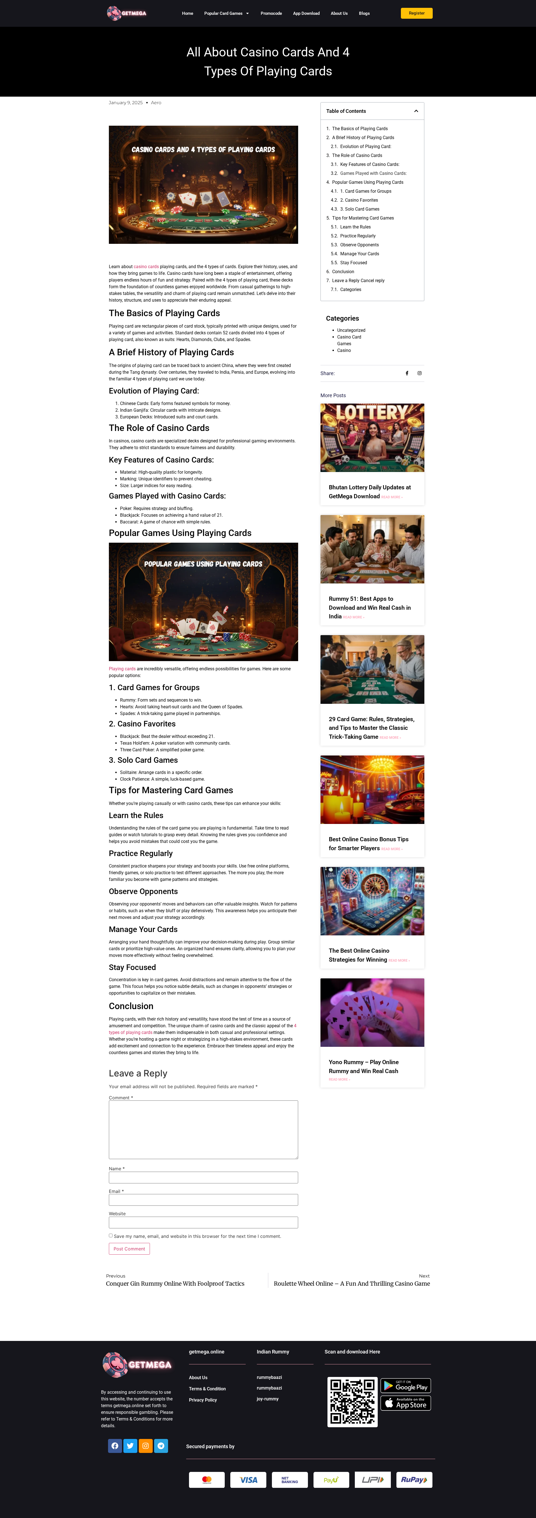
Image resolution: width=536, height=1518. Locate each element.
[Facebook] (115, 1446)
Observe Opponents (359, 244)
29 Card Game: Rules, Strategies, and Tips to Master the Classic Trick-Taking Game (372, 728)
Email (116, 1191)
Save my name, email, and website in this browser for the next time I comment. (197, 1236)
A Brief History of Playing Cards (363, 137)
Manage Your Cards (359, 253)
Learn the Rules (356, 227)
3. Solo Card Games (359, 209)
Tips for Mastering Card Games (363, 218)
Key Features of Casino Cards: (369, 164)
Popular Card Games (223, 13)
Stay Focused (353, 262)
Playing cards (122, 668)
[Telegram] (161, 1446)
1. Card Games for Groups (365, 191)
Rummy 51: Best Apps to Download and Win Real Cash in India (370, 607)
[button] (416, 111)
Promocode (271, 13)
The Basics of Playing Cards (360, 128)
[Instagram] (146, 1446)
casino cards (146, 266)
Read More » (392, 497)
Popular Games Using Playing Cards (367, 182)
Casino (344, 350)
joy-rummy (268, 1399)
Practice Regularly (358, 236)
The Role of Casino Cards (357, 155)
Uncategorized (351, 330)
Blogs (364, 13)
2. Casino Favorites (359, 200)
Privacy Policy (203, 1400)
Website (117, 1213)
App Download (306, 13)
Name (117, 1168)
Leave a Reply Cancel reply (358, 280)
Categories (350, 289)
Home (187, 13)
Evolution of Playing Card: (365, 146)
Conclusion (343, 271)
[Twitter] (130, 1446)
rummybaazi (269, 1377)
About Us (339, 13)
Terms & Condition (207, 1388)
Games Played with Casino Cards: (373, 173)
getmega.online (206, 1352)
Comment (121, 1097)
